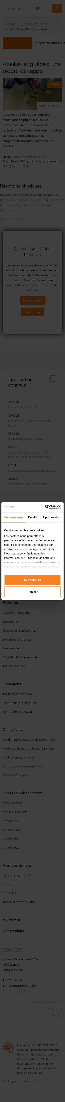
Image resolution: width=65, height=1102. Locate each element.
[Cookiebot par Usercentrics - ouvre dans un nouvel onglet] (46, 507)
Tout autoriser (32, 579)
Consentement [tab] (13, 517)
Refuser (33, 591)
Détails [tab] (32, 517)
